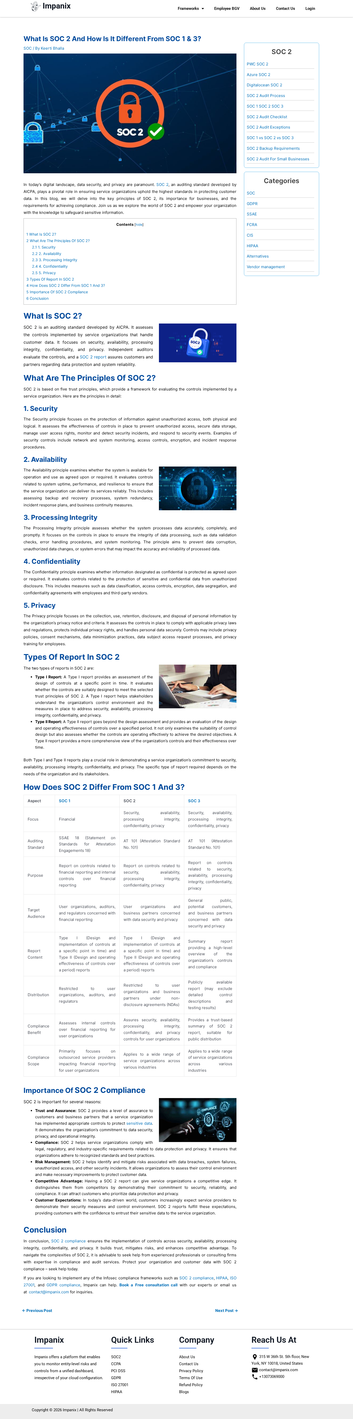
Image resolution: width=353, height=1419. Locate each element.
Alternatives (258, 256)
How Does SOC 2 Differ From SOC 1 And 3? (65, 285)
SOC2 (116, 1357)
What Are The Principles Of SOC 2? (58, 240)
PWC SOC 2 (257, 64)
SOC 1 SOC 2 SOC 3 (265, 106)
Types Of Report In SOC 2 (50, 279)
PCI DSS (118, 1371)
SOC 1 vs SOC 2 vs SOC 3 (270, 137)
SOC (28, 48)
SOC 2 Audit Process (266, 95)
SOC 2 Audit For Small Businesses (278, 158)
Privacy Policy (191, 1371)
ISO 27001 (119, 1385)
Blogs (184, 1392)
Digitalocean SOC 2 (264, 84)
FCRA (252, 224)
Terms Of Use (191, 1378)
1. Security (44, 247)
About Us (258, 8)
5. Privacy (44, 273)
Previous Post (37, 1310)
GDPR (252, 203)
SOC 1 (64, 800)
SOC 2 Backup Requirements (273, 148)
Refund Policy (191, 1385)
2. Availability (46, 253)
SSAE (252, 214)
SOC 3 (194, 800)
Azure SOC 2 (258, 74)
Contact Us (285, 8)
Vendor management (266, 266)
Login (310, 8)
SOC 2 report (93, 356)
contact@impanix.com (49, 1291)
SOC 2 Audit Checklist (267, 116)
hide (139, 225)
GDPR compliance (63, 1284)
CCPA (116, 1364)
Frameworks (188, 8)
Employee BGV (227, 8)
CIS (250, 235)
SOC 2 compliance (68, 1240)
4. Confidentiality (50, 266)
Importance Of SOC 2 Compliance (57, 292)
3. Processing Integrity (54, 260)
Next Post (226, 1310)
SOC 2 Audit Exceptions (268, 127)
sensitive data (139, 1123)
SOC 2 (162, 184)
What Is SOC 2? (41, 234)
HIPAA (221, 1277)
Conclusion (37, 298)
